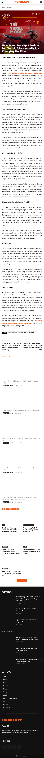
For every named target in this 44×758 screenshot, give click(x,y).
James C (12, 385)
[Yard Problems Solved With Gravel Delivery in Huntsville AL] (22, 399)
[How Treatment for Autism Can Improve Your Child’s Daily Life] (8, 661)
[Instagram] (9, 747)
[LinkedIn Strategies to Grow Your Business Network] (8, 611)
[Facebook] (4, 747)
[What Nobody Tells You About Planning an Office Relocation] (32, 519)
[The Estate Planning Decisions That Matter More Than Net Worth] (11, 519)
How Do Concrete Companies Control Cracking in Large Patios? (11, 551)
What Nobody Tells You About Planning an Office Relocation (31, 529)
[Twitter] (14, 747)
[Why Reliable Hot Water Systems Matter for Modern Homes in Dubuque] (22, 456)
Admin (12, 413)
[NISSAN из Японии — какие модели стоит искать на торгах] (32, 541)
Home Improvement (28, 525)
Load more (21, 581)
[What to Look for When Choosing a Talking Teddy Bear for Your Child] (8, 639)
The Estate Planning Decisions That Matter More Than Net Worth (9, 529)
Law (4, 525)
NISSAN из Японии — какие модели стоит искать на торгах (32, 551)
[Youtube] (19, 747)
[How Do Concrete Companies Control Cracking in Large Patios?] (22, 370)
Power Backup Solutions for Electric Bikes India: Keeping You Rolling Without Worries (28, 599)
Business (9, 7)
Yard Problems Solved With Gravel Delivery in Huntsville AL (21, 410)
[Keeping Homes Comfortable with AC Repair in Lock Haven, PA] (22, 427)
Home (3, 7)
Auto (24, 546)
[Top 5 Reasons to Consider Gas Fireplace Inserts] (8, 622)
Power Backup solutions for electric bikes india (21, 332)
